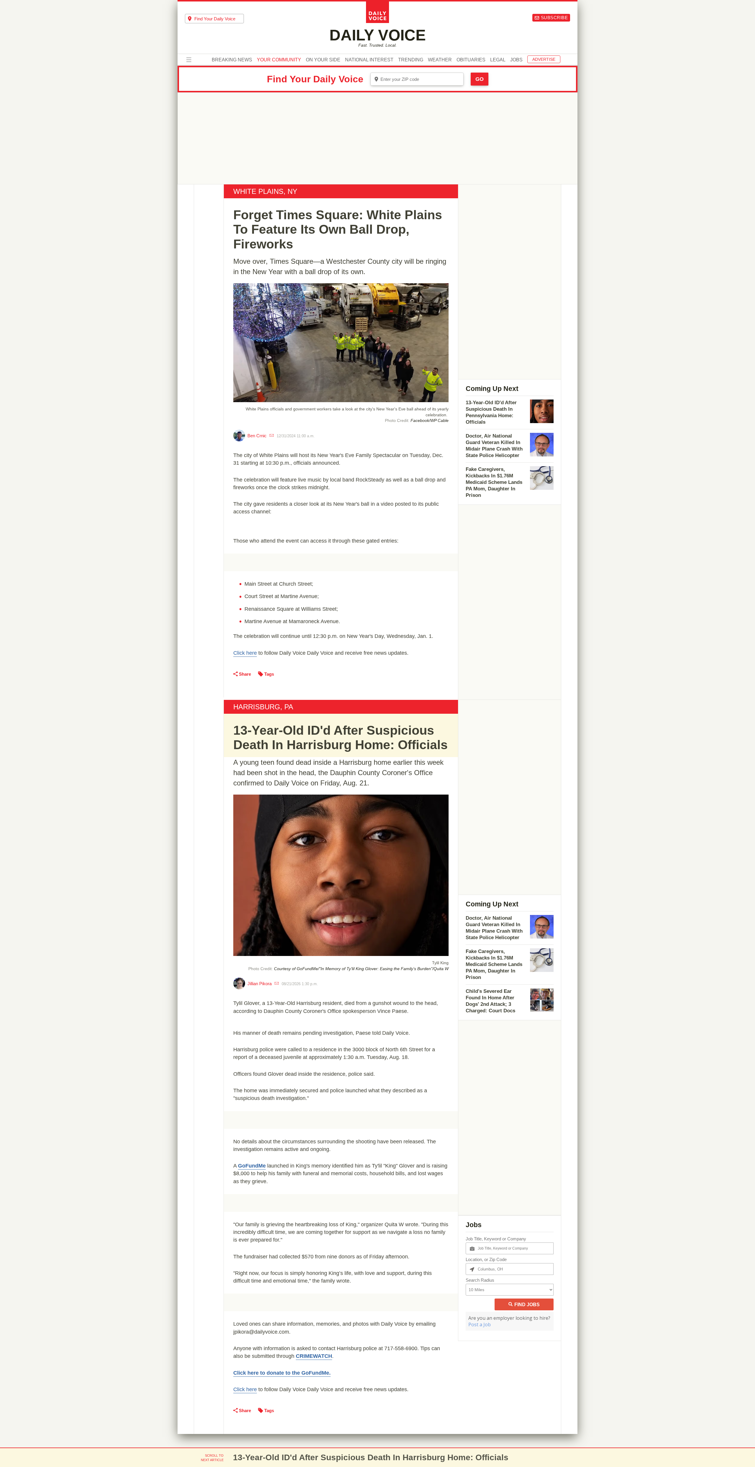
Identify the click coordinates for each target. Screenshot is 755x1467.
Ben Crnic (257, 435)
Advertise (543, 59)
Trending (410, 60)
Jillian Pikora (259, 983)
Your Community (279, 60)
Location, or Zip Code (486, 1259)
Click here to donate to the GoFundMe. (282, 1373)
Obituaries (471, 60)
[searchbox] (219, 18)
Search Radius (480, 1280)
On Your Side (323, 60)
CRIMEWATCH (314, 1356)
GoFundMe (252, 1166)
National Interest (369, 60)
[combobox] (214, 18)
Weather (440, 60)
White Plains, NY (265, 191)
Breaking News (232, 60)
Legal (497, 60)
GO (479, 79)
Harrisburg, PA (263, 707)
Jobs (516, 60)
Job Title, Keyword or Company (496, 1239)
